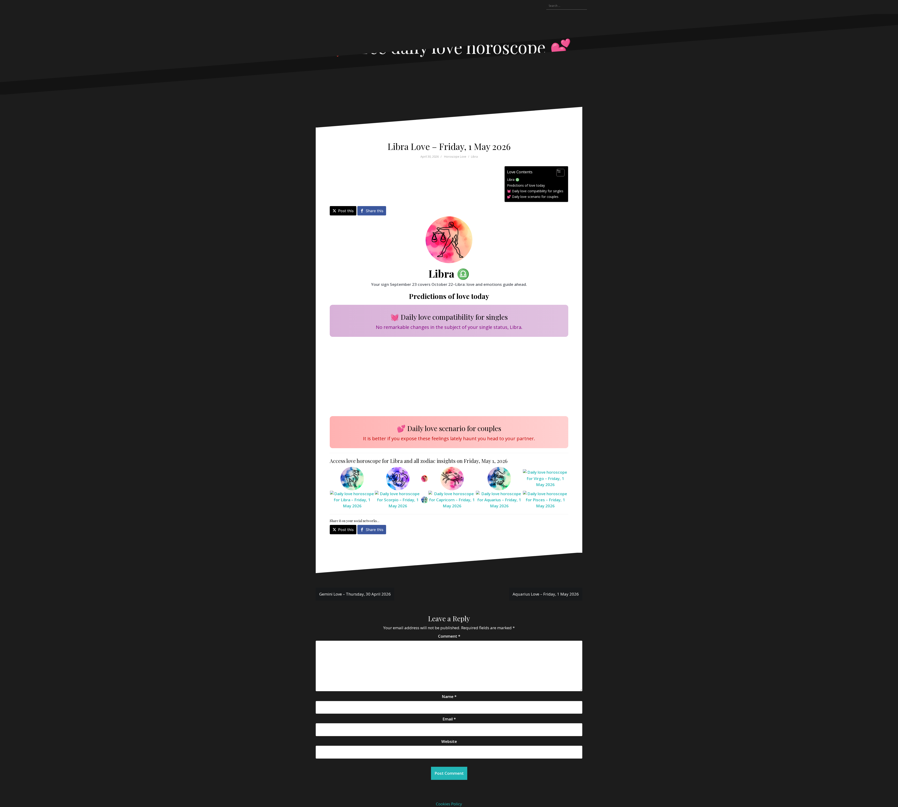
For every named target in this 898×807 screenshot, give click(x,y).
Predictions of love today (526, 185)
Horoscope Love (455, 157)
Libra (474, 157)
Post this (346, 210)
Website (449, 741)
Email (449, 719)
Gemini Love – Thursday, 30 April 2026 (355, 594)
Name (449, 696)
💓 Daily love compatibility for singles (535, 191)
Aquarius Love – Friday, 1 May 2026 (546, 594)
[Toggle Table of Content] (558, 173)
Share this (374, 210)
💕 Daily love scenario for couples (532, 196)
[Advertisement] (445, 375)
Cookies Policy (449, 804)
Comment (449, 636)
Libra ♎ (513, 179)
